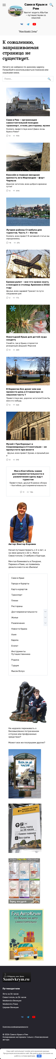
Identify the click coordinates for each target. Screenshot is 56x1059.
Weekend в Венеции (12, 1000)
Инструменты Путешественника (20, 652)
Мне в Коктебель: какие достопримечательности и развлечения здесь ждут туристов (28, 475)
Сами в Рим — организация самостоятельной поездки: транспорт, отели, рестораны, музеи (28, 123)
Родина (15, 660)
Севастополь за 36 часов (14, 997)
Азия (13, 634)
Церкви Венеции (11, 1007)
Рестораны (17, 606)
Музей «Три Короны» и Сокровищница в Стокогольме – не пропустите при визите (26, 447)
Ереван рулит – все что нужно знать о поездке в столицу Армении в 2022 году (28, 285)
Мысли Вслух (18, 671)
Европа (14, 640)
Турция (15, 665)
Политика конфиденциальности (15, 1027)
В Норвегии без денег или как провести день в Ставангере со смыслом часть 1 (24, 392)
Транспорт (16, 595)
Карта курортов (19, 589)
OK (39, 1056)
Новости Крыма (19, 629)
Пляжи (14, 600)
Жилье (14, 617)
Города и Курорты (20, 583)
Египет (14, 646)
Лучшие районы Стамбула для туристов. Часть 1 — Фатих (24, 231)
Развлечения (18, 623)
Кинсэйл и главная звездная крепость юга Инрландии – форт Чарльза (25, 178)
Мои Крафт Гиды (28, 31)
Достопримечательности (24, 612)
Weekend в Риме (10, 1004)
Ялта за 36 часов (10, 994)
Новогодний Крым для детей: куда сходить (26, 338)
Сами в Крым (17, 578)
